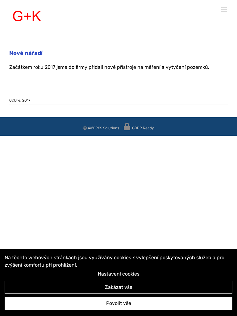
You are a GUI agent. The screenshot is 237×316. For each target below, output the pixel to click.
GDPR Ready (142, 128)
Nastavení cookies (118, 274)
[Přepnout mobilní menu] (224, 9)
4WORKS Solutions (103, 128)
